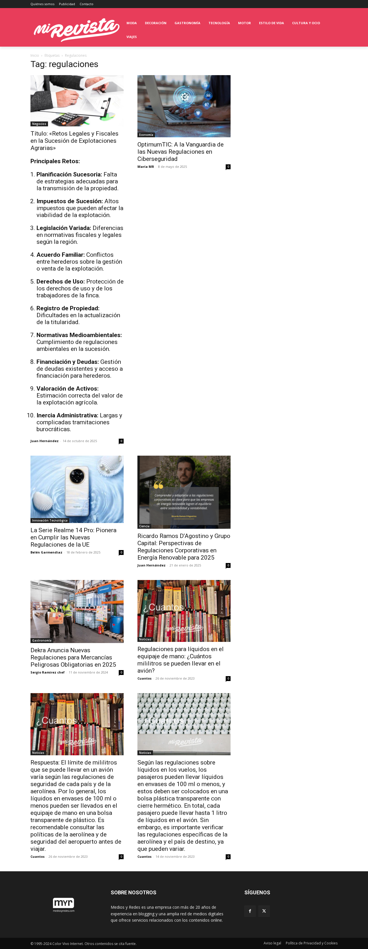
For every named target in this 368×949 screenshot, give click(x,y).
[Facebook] (250, 911)
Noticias (145, 639)
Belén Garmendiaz (46, 552)
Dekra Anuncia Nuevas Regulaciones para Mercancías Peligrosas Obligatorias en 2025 (73, 657)
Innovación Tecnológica (50, 520)
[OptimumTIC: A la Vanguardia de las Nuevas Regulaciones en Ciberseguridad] (184, 106)
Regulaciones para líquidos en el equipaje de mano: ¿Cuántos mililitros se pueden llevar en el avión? (180, 660)
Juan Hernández (44, 441)
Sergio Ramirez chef (47, 672)
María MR (145, 166)
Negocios (39, 124)
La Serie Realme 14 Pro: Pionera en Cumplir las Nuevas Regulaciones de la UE (73, 537)
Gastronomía (41, 640)
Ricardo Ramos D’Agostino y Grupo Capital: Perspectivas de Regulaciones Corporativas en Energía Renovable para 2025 (183, 546)
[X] (264, 911)
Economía (146, 135)
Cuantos (144, 678)
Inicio (34, 55)
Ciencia (144, 526)
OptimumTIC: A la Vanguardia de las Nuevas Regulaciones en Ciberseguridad (180, 151)
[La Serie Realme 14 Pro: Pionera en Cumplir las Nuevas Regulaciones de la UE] (77, 489)
